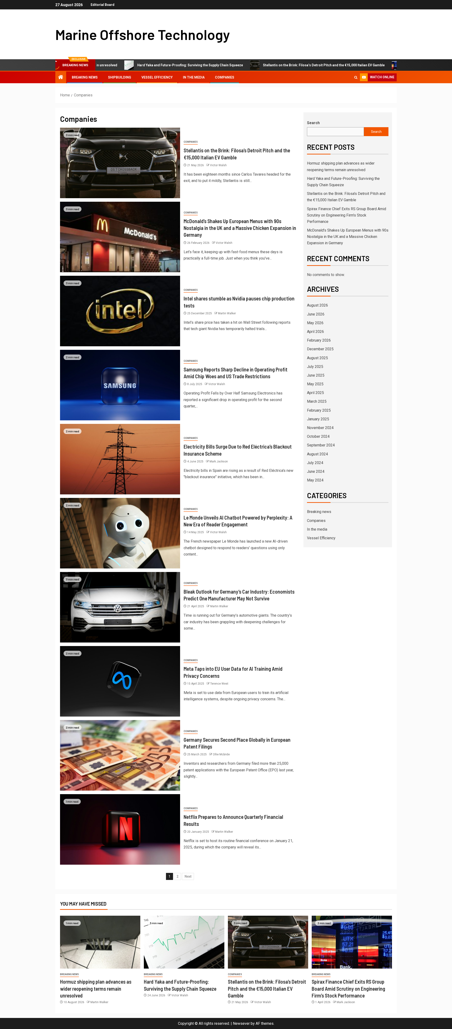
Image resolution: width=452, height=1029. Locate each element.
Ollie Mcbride (221, 754)
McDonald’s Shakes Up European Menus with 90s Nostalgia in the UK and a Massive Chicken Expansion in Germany (240, 228)
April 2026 (315, 331)
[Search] (356, 77)
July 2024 (315, 463)
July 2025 (315, 366)
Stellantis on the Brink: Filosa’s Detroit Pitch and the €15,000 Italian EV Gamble (274, 65)
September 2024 (321, 445)
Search (313, 123)
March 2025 (317, 401)
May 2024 (315, 480)
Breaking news (85, 77)
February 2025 (319, 410)
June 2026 (315, 314)
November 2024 (320, 428)
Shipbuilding (119, 77)
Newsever (241, 1023)
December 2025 (320, 349)
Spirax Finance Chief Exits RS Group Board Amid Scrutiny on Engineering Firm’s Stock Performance (346, 215)
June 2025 (315, 375)
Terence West (219, 683)
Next (188, 876)
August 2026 (317, 305)
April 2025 (315, 392)
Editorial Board (102, 5)
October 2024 (318, 436)
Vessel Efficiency (157, 77)
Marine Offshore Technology (142, 34)
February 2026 (319, 340)
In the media (194, 77)
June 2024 (315, 471)
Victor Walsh (218, 165)
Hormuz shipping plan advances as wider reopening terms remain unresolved (95, 988)
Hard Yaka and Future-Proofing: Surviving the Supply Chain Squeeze (140, 65)
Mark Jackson (219, 461)
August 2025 (317, 358)
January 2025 (318, 419)
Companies (224, 77)
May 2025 (315, 384)
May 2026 (315, 323)
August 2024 (317, 454)
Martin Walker (227, 313)
